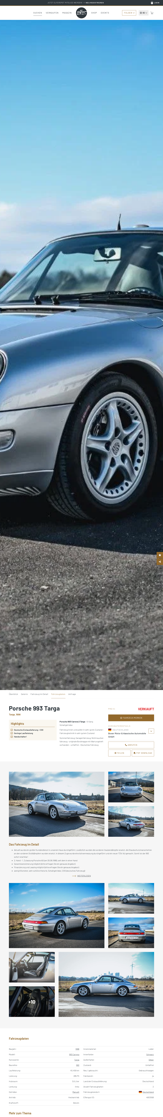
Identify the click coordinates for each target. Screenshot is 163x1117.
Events (105, 13)
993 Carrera (74, 1054)
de (143, 13)
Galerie (24, 694)
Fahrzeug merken (132, 718)
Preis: (112, 709)
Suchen (37, 13)
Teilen (120, 753)
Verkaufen (52, 13)
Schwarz (150, 1054)
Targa (76, 1060)
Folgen (128, 13)
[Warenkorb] (152, 13)
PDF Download (144, 753)
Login (157, 3)
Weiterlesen (84, 875)
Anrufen (132, 745)
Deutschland (148, 1092)
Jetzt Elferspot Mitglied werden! (76, 3)
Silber (151, 1060)
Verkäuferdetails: (119, 726)
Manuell (75, 1092)
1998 (77, 1049)
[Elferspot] (81, 13)
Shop (94, 13)
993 (77, 1065)
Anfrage (72, 694)
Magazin (67, 13)
